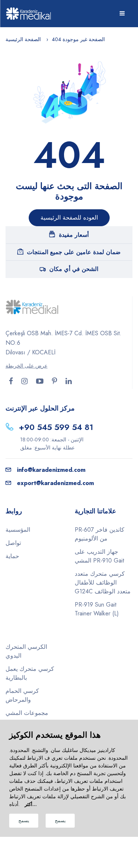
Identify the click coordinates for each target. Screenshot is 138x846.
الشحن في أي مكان (73, 269)
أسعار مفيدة (74, 235)
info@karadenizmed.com (51, 470)
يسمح (23, 820)
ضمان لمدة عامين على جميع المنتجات (74, 252)
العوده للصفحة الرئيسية (69, 217)
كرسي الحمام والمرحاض (22, 695)
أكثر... (31, 804)
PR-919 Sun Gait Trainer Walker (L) (97, 609)
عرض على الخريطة (26, 365)
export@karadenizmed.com (55, 483)
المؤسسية (18, 529)
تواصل (13, 543)
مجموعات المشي (27, 713)
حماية (12, 556)
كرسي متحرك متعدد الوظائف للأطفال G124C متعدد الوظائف (103, 583)
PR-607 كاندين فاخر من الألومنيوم (99, 534)
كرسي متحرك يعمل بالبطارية (30, 673)
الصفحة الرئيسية (23, 39)
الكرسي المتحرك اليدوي (26, 651)
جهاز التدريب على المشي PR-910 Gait (99, 556)
